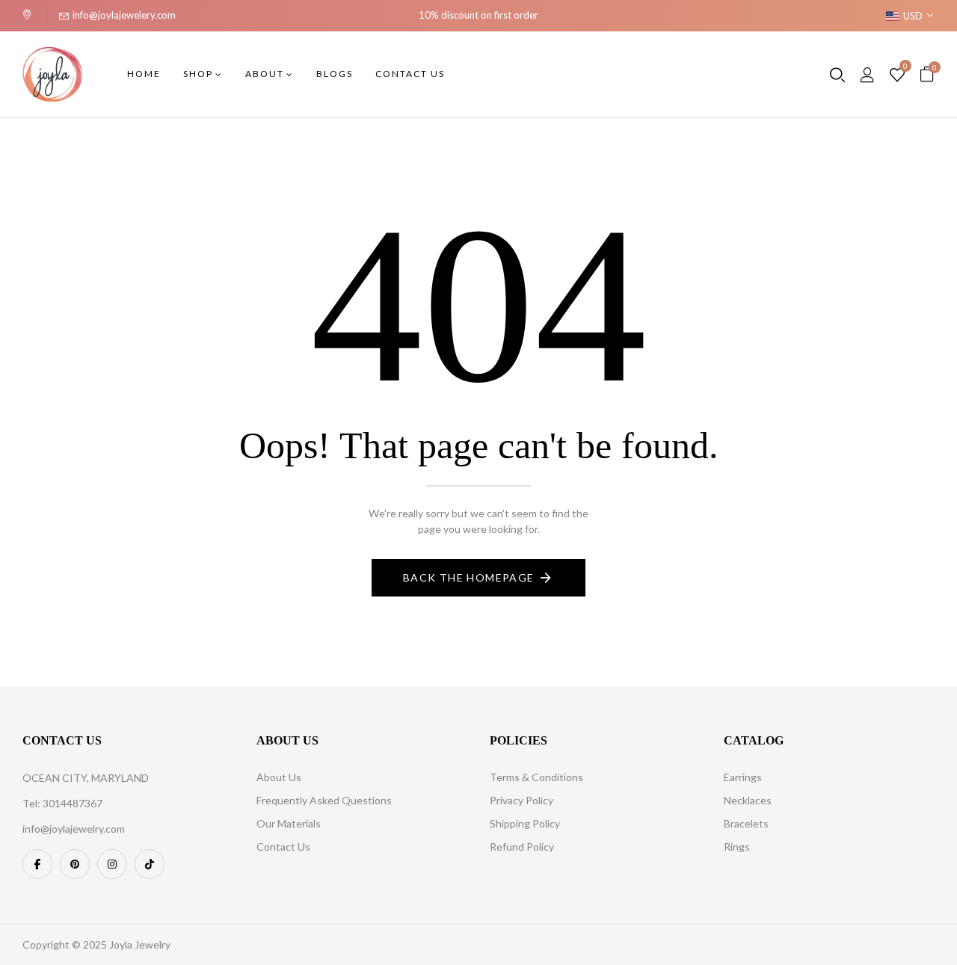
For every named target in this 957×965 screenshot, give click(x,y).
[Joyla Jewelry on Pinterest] (75, 864)
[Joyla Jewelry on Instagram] (112, 864)
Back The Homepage (469, 577)
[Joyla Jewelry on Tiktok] (149, 864)
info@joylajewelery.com (124, 15)
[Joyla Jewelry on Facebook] (37, 864)
